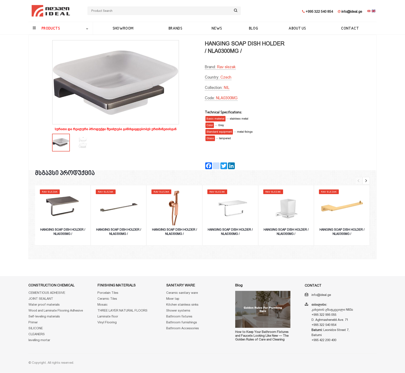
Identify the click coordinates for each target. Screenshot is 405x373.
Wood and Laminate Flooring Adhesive (55, 310)
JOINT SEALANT (40, 298)
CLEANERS (36, 334)
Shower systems (178, 310)
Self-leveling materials (44, 316)
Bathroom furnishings (181, 322)
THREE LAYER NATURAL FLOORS (122, 310)
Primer (33, 322)
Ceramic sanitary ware (182, 292)
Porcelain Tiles (107, 292)
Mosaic (102, 304)
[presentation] (358, 180)
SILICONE (35, 328)
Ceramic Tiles (107, 298)
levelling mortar (39, 340)
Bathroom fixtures (179, 316)
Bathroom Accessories (182, 328)
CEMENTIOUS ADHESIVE (46, 292)
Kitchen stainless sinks (182, 304)
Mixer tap (172, 298)
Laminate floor (107, 316)
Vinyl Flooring (107, 322)
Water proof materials (44, 304)
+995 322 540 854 (319, 11)
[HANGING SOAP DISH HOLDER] (116, 82)
